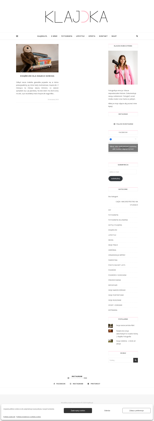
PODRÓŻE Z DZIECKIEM (117, 275)
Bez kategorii (113, 196)
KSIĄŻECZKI (112, 230)
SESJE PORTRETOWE (116, 295)
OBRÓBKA (112, 250)
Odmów (107, 411)
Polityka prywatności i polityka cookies (28, 417)
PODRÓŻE (112, 270)
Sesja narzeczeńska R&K (125, 325)
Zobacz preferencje (136, 411)
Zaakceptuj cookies (78, 411)
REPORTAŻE (112, 285)
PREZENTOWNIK (114, 280)
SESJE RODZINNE (114, 300)
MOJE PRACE (113, 245)
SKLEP (114, 36)
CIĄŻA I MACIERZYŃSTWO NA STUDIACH (127, 203)
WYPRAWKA (112, 310)
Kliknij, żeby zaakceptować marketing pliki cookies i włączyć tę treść (123, 148)
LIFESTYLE (80, 36)
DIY (109, 210)
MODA (110, 240)
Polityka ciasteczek (9, 417)
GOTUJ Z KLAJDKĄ (115, 225)
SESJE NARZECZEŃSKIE (116, 290)
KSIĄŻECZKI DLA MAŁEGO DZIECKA (37, 76)
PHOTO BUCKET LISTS (116, 265)
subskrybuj (115, 179)
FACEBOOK (123, 132)
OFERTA (91, 36)
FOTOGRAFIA (66, 36)
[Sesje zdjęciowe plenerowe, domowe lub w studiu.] (77, 17)
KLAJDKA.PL (42, 36)
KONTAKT (103, 36)
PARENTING (112, 260)
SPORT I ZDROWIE (115, 305)
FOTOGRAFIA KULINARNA (118, 220)
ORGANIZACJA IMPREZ (116, 255)
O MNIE (54, 36)
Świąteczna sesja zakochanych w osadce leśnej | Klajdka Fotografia (127, 334)
